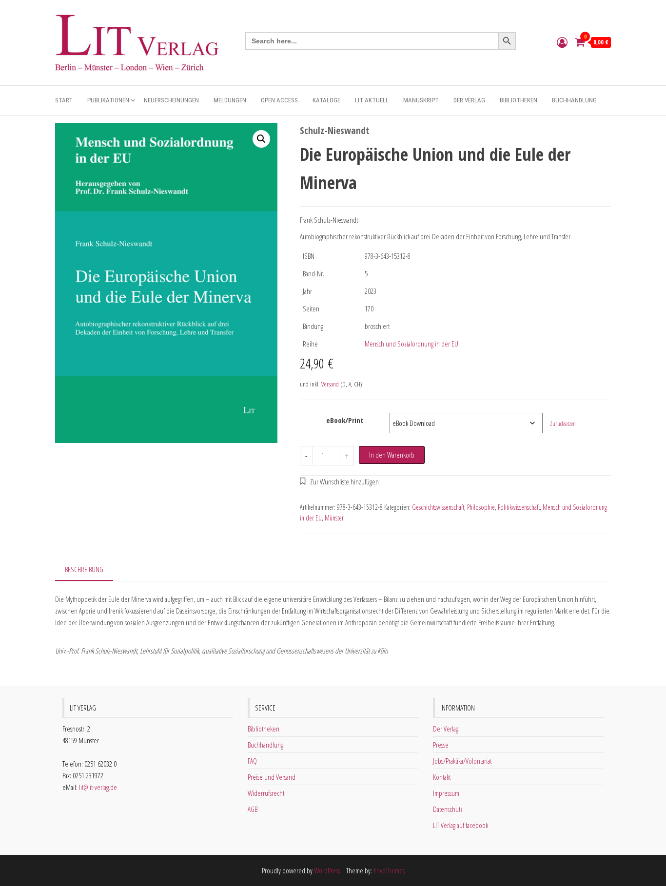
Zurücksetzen (563, 424)
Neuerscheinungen (171, 100)
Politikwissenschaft (519, 507)
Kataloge (326, 100)
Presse (441, 745)
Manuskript (421, 100)
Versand (330, 384)
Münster (334, 517)
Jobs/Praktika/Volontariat (462, 761)
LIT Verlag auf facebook (460, 825)
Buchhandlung (574, 100)
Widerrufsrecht (266, 793)
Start (64, 100)
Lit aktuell (372, 100)
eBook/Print (344, 420)
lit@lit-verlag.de (98, 787)
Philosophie (481, 507)
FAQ (252, 761)
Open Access (279, 100)
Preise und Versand (271, 777)
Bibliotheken (518, 100)
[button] (261, 139)
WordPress (327, 870)
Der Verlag (469, 100)
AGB (252, 809)
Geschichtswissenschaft (438, 507)
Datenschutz (448, 809)
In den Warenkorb (391, 455)
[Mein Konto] (562, 42)
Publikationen (108, 100)
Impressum (446, 793)
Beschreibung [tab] (84, 569)
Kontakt (442, 777)
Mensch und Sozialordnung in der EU (411, 343)
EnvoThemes (389, 870)
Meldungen (230, 100)
